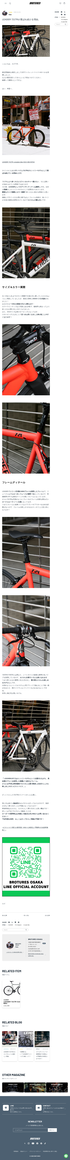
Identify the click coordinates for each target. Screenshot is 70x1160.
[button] (6, 4)
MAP (44, 943)
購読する (51, 1130)
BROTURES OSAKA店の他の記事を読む (36, 954)
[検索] (26, 929)
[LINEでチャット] (66, 1156)
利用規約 (16, 1151)
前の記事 (4, 915)
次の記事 (47, 915)
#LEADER (10, 924)
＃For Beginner (18, 924)
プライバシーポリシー (35, 1151)
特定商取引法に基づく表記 (50, 1151)
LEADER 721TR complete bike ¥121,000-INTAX (18, 162)
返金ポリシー (24, 1151)
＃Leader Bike (26, 924)
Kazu (10, 14)
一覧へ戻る (26, 915)
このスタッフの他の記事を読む (14, 952)
